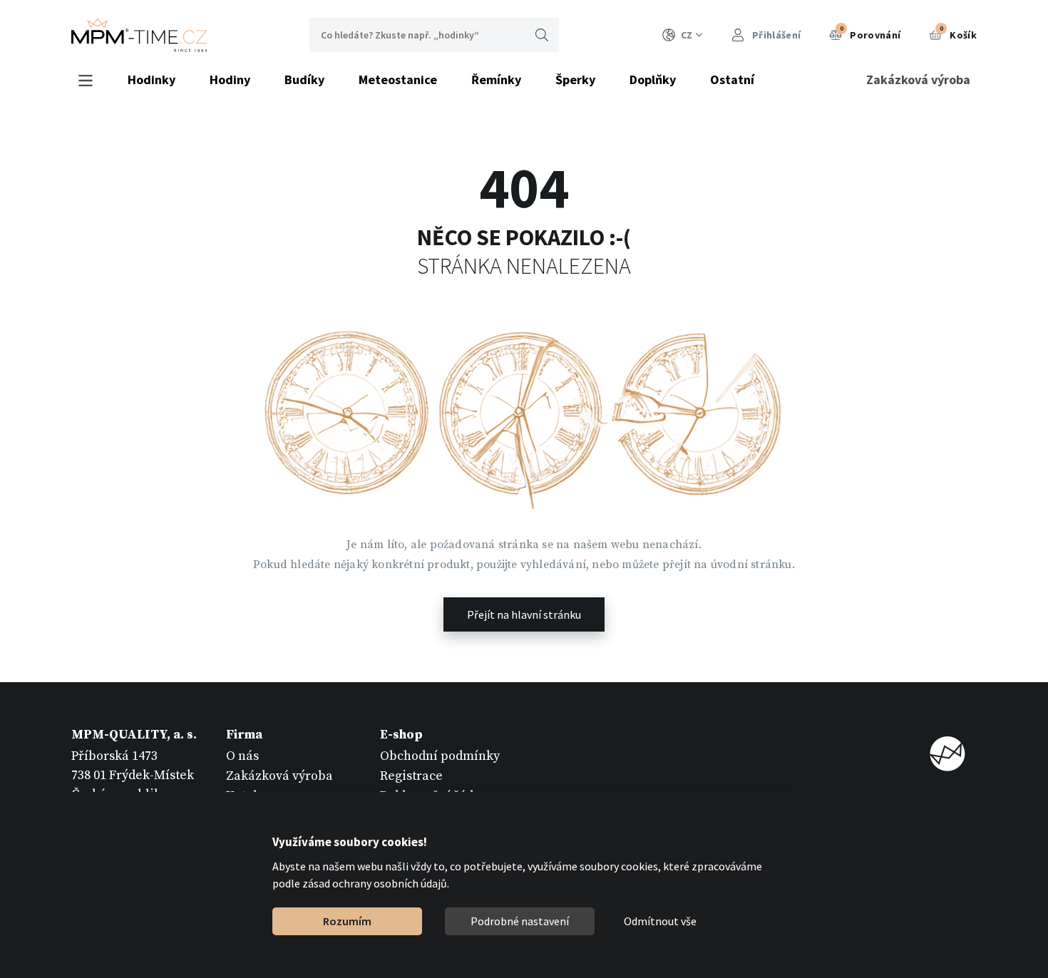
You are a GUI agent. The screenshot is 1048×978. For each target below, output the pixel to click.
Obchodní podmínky (440, 756)
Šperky (575, 79)
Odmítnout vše (660, 921)
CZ (686, 35)
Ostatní (732, 79)
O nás (242, 756)
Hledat (541, 34)
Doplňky (653, 79)
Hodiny (230, 79)
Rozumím (347, 921)
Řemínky (496, 79)
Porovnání (870, 32)
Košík (958, 32)
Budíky (304, 79)
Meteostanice (398, 79)
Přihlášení (775, 35)
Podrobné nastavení (520, 921)
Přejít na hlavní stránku (524, 614)
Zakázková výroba (918, 79)
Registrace (411, 776)
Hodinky (151, 79)
